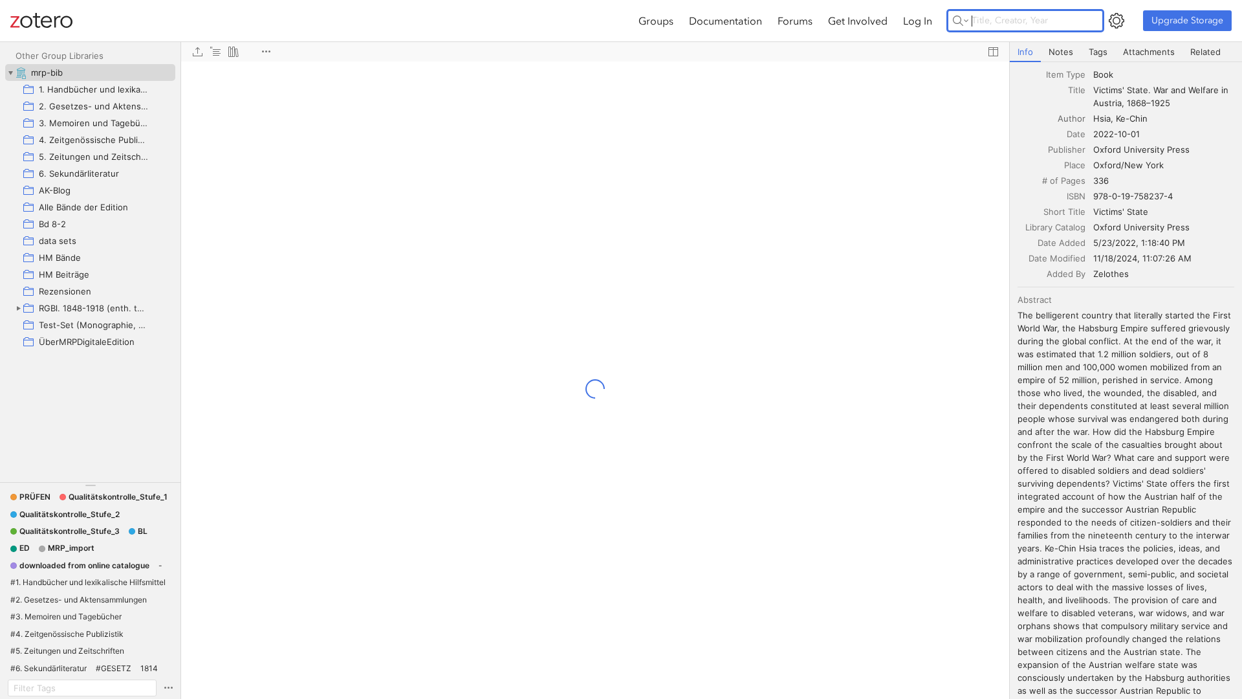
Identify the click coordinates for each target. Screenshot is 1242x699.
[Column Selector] (993, 51)
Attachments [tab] (1149, 52)
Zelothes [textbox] (1111, 274)
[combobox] (1163, 74)
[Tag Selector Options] (168, 688)
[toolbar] (595, 51)
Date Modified (1057, 258)
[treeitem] (90, 72)
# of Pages (1063, 180)
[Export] (197, 51)
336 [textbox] (1101, 180)
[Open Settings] (1117, 21)
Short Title (1064, 211)
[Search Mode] (960, 20)
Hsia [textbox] (1102, 118)
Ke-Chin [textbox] (1132, 118)
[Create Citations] (215, 51)
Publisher (1066, 149)
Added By (1066, 274)
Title (1076, 90)
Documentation (725, 20)
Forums (795, 20)
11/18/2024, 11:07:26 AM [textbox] (1142, 258)
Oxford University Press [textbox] (1141, 149)
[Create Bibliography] (233, 51)
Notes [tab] (1061, 52)
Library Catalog (1055, 227)
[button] (30, 497)
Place (1074, 165)
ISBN (1076, 196)
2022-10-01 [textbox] (1116, 134)
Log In (917, 20)
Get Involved (858, 20)
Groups (655, 20)
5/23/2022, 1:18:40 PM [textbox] (1139, 243)
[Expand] (18, 308)
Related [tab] (1205, 52)
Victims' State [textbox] (1120, 211)
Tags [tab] (1098, 52)
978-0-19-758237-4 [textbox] (1133, 196)
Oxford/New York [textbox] (1128, 165)
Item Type (1065, 74)
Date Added (1061, 243)
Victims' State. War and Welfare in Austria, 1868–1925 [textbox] (1162, 96)
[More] (265, 51)
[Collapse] (10, 72)
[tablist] (1126, 52)
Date (1076, 134)
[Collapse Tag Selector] (90, 485)
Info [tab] (1025, 52)
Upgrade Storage (1187, 20)
